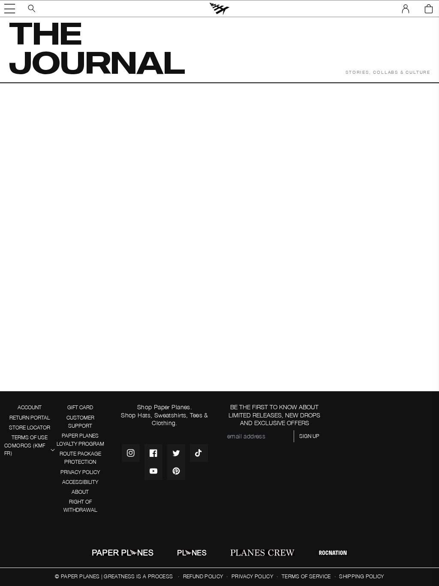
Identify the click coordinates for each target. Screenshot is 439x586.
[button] (9, 8)
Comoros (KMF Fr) (24, 450)
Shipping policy (361, 576)
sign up (309, 436)
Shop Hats (135, 415)
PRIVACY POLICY (80, 472)
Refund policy (203, 576)
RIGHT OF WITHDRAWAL (80, 505)
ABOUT (80, 492)
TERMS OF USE (30, 437)
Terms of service (306, 576)
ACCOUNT (30, 407)
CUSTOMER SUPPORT (80, 421)
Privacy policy (252, 576)
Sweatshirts (170, 415)
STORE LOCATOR (29, 427)
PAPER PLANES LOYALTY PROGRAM (80, 439)
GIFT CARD (80, 407)
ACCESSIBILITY (80, 482)
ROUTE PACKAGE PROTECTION (80, 457)
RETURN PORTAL (29, 417)
